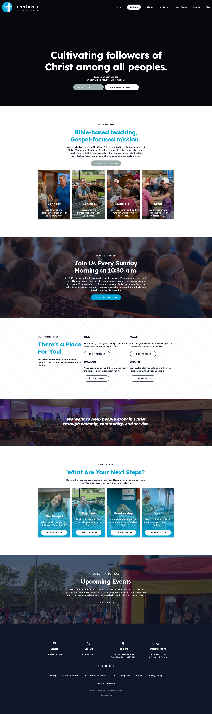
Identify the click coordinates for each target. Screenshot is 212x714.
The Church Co (106, 695)
